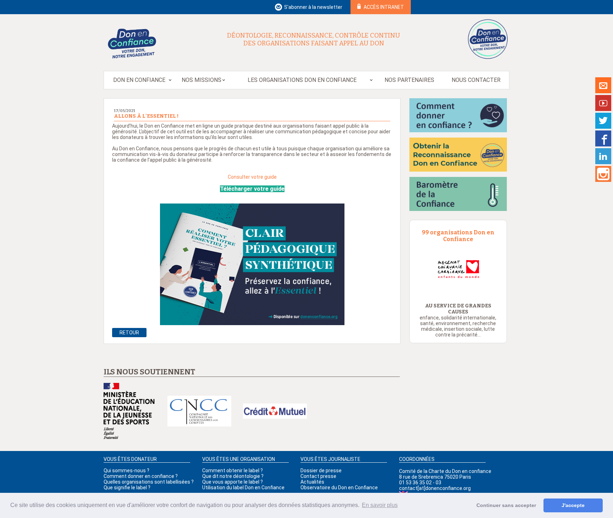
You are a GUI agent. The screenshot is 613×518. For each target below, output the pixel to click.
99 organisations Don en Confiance (458, 236)
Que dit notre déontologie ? (233, 476)
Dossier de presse (321, 470)
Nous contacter (476, 80)
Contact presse (318, 476)
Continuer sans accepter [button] (506, 505)
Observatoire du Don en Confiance (339, 487)
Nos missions (201, 80)
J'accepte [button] (573, 505)
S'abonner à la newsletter (313, 7)
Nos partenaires (409, 80)
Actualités (312, 482)
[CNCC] (199, 412)
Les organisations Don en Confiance (302, 80)
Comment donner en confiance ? (141, 476)
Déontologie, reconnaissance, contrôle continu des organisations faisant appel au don (313, 39)
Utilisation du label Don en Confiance (243, 487)
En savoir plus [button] (380, 505)
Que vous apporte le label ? (232, 482)
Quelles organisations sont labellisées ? (149, 482)
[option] (458, 269)
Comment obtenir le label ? (232, 470)
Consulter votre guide (253, 177)
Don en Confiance (139, 80)
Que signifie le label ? (127, 487)
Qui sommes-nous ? (126, 470)
